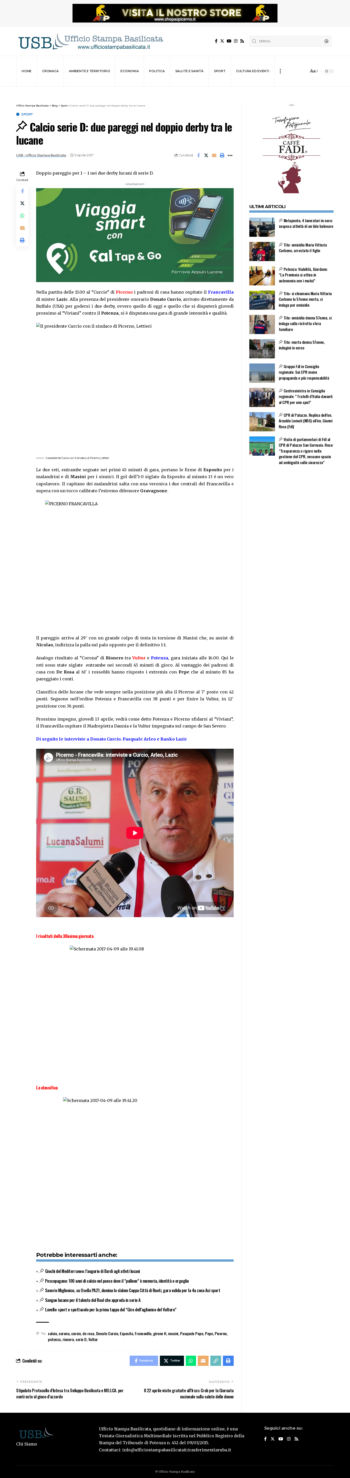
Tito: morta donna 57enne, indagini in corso (302, 345)
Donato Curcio (107, 1333)
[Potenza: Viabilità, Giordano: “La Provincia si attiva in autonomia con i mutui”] (262, 275)
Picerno (221, 1333)
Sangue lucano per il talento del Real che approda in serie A (93, 1300)
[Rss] (242, 41)
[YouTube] (229, 41)
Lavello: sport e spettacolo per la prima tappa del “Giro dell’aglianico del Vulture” (111, 1309)
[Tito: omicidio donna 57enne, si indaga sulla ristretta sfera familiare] (262, 324)
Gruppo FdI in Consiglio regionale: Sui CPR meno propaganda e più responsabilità (304, 372)
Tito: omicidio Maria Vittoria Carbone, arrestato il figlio (303, 247)
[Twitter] (222, 41)
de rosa (88, 1333)
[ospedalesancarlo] (175, 90)
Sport (27, 114)
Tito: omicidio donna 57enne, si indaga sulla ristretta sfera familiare (305, 323)
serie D (81, 1339)
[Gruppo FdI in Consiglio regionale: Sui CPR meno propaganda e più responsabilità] (262, 373)
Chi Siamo (26, 1444)
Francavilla (143, 1333)
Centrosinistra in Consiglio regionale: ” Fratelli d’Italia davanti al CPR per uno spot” (306, 396)
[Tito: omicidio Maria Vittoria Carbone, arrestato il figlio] (262, 251)
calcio (52, 1333)
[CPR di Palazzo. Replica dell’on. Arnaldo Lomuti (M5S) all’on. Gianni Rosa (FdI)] (262, 421)
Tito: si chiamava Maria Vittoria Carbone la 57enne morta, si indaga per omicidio (305, 299)
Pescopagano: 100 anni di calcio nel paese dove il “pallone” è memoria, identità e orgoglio (117, 1281)
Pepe (209, 1333)
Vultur (93, 1339)
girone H (159, 1333)
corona (64, 1333)
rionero (68, 1339)
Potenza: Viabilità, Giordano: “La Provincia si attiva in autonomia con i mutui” (303, 274)
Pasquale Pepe (191, 1333)
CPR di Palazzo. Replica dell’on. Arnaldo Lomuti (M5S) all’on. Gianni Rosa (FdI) (306, 420)
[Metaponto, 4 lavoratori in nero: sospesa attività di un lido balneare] (262, 227)
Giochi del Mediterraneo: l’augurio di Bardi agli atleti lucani (92, 1271)
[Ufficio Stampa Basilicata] (90, 41)
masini (173, 1333)
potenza (54, 1339)
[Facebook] (216, 41)
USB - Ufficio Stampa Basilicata (41, 155)
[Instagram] (236, 41)
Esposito (126, 1333)
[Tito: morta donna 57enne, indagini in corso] (262, 348)
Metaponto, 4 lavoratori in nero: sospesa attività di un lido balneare (306, 223)
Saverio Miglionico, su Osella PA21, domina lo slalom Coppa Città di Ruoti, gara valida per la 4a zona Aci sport (132, 1290)
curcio (76, 1333)
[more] (280, 71)
